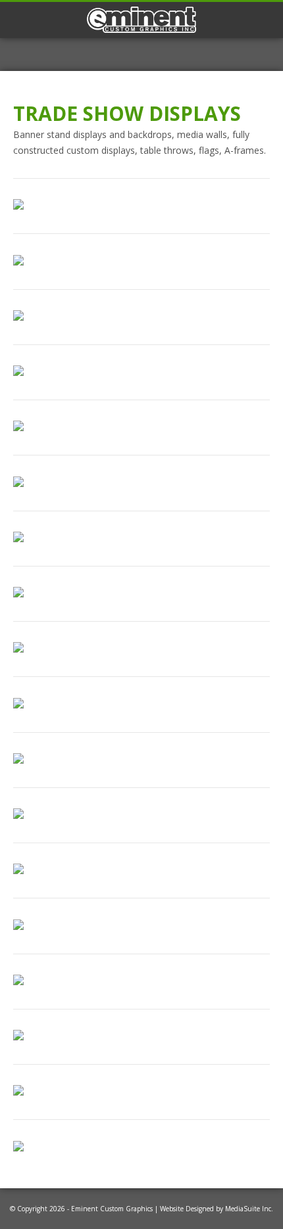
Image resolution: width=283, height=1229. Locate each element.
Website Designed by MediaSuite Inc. (216, 1208)
